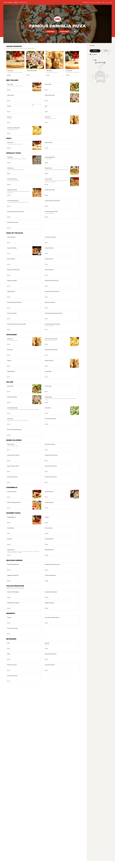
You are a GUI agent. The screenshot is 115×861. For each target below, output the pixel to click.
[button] (23, 87)
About (110, 2)
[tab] (95, 50)
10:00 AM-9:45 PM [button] (23, 2)
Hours (106, 2)
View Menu (50, 31)
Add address (108, 54)
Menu (103, 2)
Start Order (64, 31)
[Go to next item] (78, 48)
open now (16, 2)
